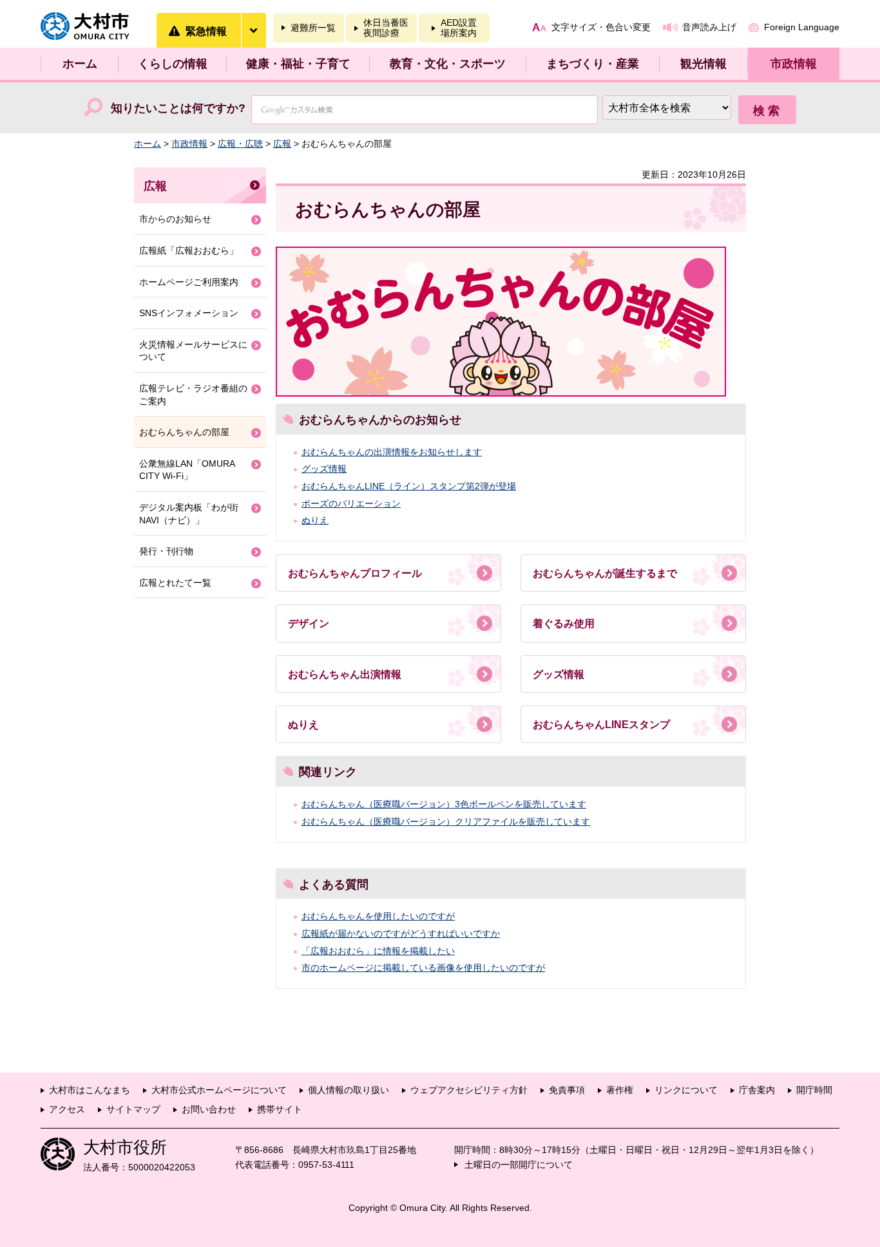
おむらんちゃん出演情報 (344, 674)
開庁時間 (814, 1090)
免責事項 (567, 1090)
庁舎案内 (757, 1090)
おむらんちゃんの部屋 (184, 432)
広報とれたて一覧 (175, 582)
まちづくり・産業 (592, 63)
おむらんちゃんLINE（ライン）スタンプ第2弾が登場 (408, 486)
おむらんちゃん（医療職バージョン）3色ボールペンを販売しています (443, 804)
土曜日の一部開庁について (518, 1164)
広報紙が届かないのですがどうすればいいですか (400, 933)
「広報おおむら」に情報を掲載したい (378, 951)
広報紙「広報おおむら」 (188, 250)
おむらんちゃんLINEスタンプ (601, 724)
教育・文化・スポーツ (448, 63)
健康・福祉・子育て (298, 63)
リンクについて (686, 1090)
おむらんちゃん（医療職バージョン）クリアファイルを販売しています (445, 821)
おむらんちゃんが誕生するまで (605, 573)
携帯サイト (279, 1109)
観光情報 (703, 63)
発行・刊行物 (166, 551)
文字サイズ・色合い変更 (601, 27)
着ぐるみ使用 (564, 623)
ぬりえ (315, 520)
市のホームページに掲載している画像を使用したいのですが (423, 967)
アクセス (67, 1109)
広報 (282, 143)
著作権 (619, 1090)
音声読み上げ (709, 27)
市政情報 (793, 63)
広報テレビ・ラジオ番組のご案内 (193, 394)
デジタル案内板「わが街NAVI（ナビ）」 (188, 513)
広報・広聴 (240, 143)
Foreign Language (801, 27)
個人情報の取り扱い (348, 1090)
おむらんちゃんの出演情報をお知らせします (391, 452)
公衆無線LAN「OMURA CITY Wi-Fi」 (187, 470)
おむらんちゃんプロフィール (355, 573)
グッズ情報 (324, 469)
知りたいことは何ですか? (178, 108)
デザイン (308, 623)
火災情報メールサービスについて (193, 350)
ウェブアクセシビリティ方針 (469, 1090)
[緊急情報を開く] (253, 30)
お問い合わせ (209, 1109)
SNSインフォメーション (188, 313)
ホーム (79, 63)
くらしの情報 (172, 63)
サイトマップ (133, 1109)
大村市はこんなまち (89, 1090)
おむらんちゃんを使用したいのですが (378, 916)
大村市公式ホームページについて (219, 1090)
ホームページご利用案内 (188, 282)
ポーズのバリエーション (351, 503)
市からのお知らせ (175, 219)
